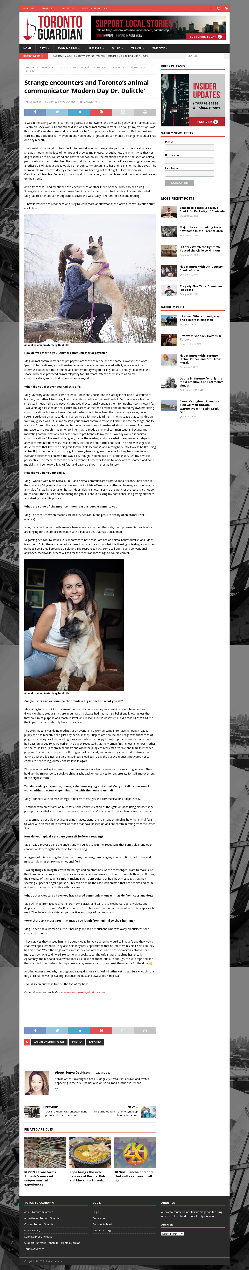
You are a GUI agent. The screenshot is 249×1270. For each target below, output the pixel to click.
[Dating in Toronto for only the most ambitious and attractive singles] (169, 382)
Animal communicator (49, 1042)
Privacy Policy (32, 1230)
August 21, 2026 (190, 254)
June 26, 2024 (189, 324)
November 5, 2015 (191, 343)
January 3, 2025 (190, 367)
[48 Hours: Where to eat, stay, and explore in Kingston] (169, 320)
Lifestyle (94, 48)
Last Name (172, 168)
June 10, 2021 (189, 416)
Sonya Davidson (67, 101)
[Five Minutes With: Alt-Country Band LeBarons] (169, 271)
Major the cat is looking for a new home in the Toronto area (201, 229)
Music (116, 48)
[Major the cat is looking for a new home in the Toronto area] (169, 231)
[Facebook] (211, 8)
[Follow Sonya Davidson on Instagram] (56, 1090)
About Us (28, 8)
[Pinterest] (226, 8)
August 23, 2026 (190, 215)
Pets (97, 101)
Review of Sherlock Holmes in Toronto (200, 337)
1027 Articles (102, 1072)
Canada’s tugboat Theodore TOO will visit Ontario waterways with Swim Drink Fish (199, 407)
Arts (43, 48)
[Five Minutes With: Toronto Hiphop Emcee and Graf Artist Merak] (169, 360)
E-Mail (169, 142)
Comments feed (102, 1224)
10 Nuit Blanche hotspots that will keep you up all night (133, 1176)
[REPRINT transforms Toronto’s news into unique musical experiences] (45, 1152)
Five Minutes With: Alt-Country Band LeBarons (201, 268)
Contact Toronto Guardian (39, 1224)
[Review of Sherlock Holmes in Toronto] (169, 340)
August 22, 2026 (190, 235)
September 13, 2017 (192, 390)
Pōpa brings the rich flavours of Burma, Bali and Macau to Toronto (87, 1176)
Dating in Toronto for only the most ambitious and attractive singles (201, 382)
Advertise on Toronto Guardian (42, 1218)
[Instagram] (218, 8)
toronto (95, 1042)
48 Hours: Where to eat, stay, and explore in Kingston (200, 318)
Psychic (77, 1042)
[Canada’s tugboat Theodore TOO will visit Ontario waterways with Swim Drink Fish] (169, 405)
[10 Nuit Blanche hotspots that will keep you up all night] (135, 1152)
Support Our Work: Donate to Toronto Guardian (52, 1243)
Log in (96, 1212)
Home (27, 48)
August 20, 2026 (190, 294)
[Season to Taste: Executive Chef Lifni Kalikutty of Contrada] (169, 212)
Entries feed (100, 1218)
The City (158, 48)
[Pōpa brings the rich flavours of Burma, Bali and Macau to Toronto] (90, 1152)
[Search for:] (205, 55)
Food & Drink (67, 48)
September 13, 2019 (41, 101)
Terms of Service (34, 1249)
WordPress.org (101, 1230)
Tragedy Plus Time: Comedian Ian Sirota (201, 288)
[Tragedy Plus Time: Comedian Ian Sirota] (169, 290)
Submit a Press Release (95, 8)
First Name (172, 155)
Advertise (47, 8)
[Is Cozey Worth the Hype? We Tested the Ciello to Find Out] (169, 251)
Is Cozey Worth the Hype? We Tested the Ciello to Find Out (200, 248)
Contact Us (67, 8)
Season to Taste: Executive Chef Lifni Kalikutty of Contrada (202, 209)
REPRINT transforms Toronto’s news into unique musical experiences (40, 1178)
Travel (136, 48)
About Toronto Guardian (38, 1212)
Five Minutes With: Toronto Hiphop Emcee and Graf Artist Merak (201, 359)
